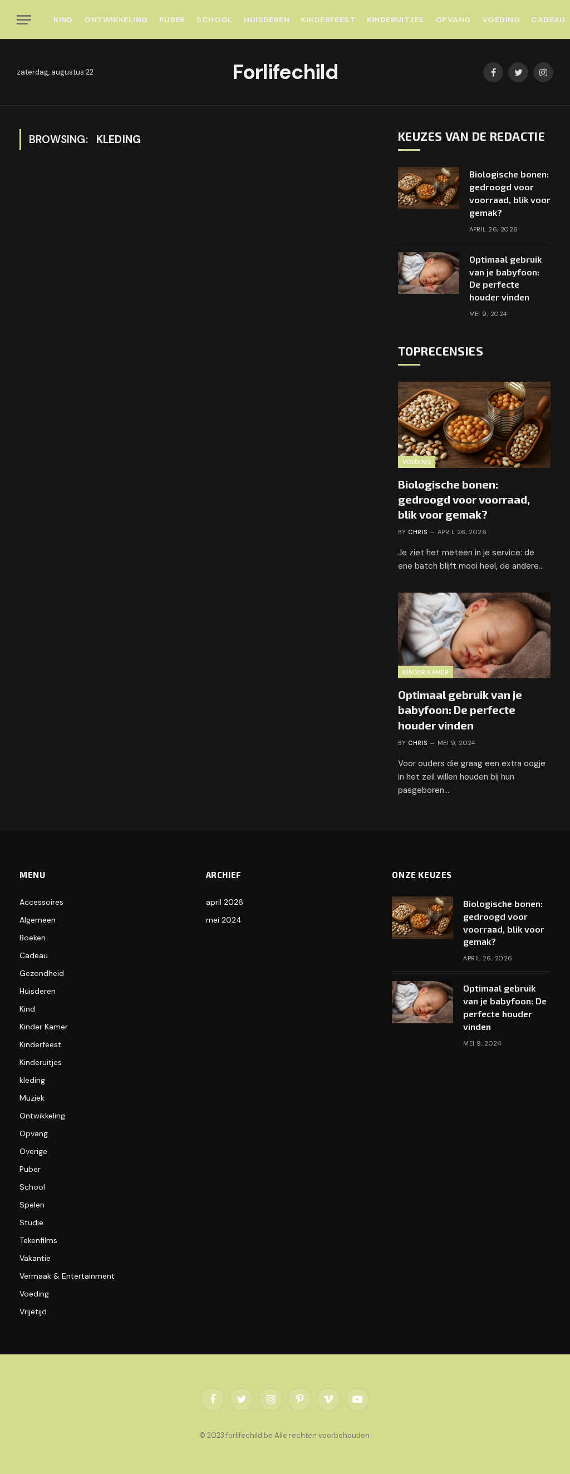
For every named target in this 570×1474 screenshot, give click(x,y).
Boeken (32, 938)
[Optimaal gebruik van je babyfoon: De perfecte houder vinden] (428, 273)
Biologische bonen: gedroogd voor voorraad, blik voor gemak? (510, 193)
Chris (417, 532)
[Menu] (24, 19)
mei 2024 (224, 920)
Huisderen (266, 19)
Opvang (453, 19)
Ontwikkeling (116, 19)
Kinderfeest (328, 19)
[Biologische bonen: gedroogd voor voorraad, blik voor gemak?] (428, 188)
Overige (33, 1151)
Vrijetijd (33, 1312)
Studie (31, 1222)
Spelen (32, 1205)
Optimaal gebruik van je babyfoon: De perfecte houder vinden (505, 278)
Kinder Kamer (425, 672)
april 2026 (224, 902)
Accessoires (41, 902)
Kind (63, 19)
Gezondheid (41, 973)
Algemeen (37, 920)
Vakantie (35, 1258)
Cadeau (33, 955)
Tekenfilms (38, 1240)
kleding (32, 1080)
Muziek (32, 1098)
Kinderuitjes (395, 19)
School (214, 19)
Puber (172, 19)
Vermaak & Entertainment (67, 1276)
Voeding (501, 19)
